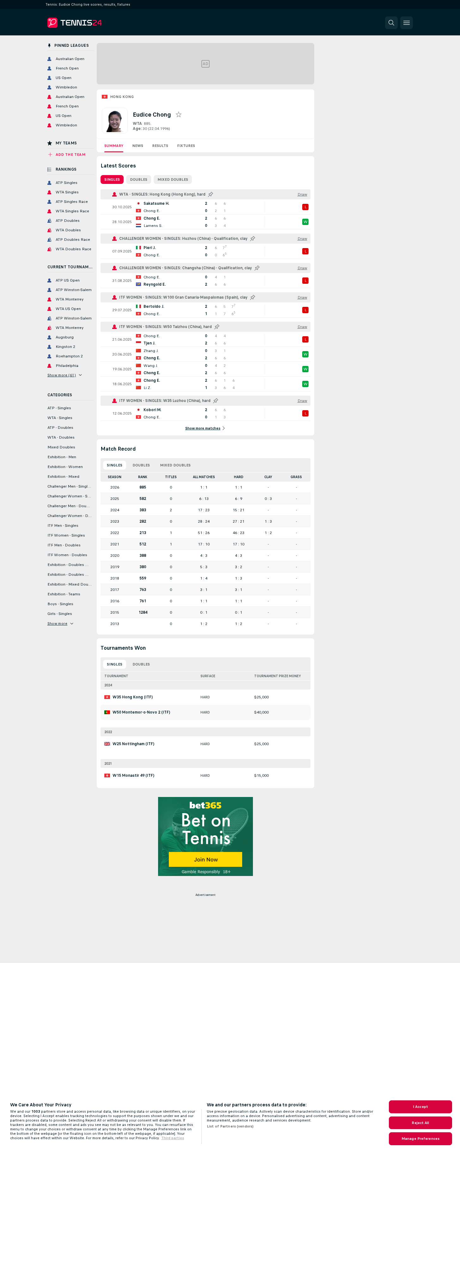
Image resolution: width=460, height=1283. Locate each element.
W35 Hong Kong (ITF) (133, 697)
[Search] (391, 22)
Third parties (172, 1138)
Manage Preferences (420, 1138)
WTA (137, 123)
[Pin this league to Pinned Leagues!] (210, 194)
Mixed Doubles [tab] (172, 179)
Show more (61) (61, 375)
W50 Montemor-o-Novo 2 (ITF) (141, 712)
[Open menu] (406, 22)
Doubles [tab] (138, 179)
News (137, 145)
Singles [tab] (112, 179)
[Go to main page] (90, 23)
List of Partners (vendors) (230, 1126)
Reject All (420, 1123)
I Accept (420, 1106)
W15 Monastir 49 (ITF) (133, 775)
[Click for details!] (205, 207)
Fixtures (186, 145)
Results (160, 145)
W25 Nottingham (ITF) (133, 743)
